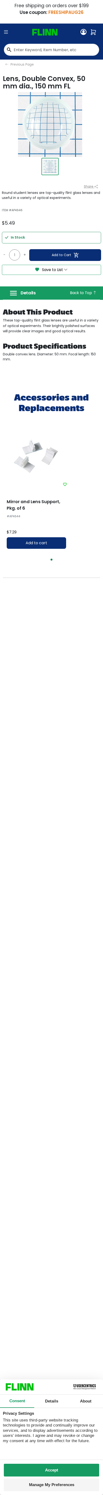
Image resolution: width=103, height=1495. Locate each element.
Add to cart (36, 543)
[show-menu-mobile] (6, 32)
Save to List (52, 269)
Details (28, 293)
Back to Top (81, 293)
